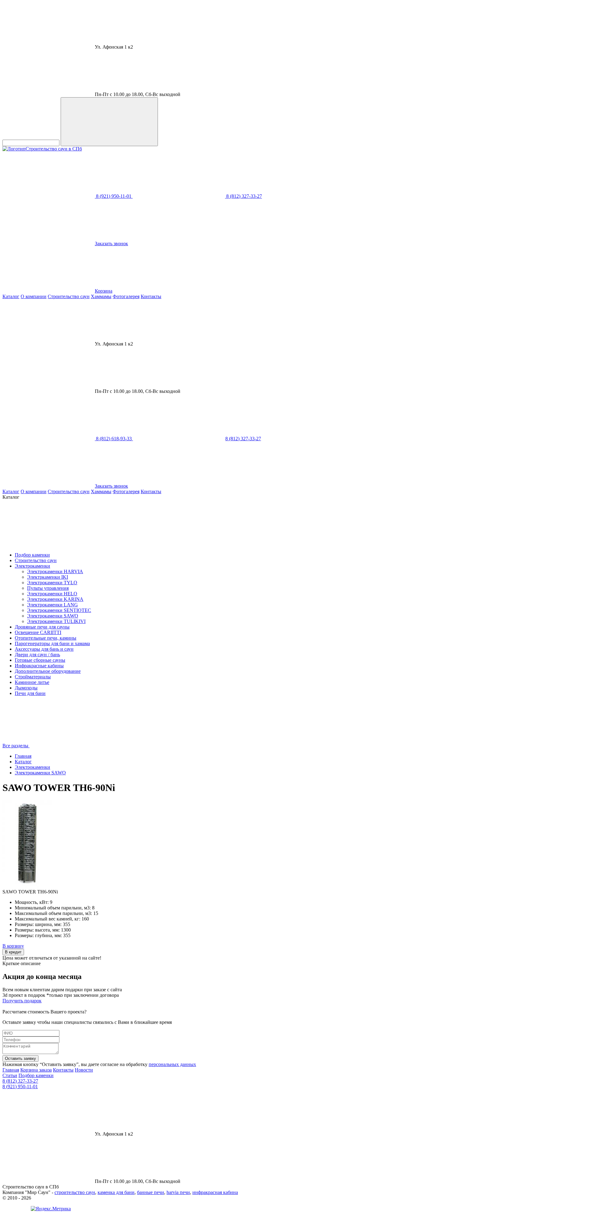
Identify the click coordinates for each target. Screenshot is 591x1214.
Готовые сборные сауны (40, 660)
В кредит (13, 952)
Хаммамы (101, 296)
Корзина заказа (36, 1069)
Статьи (9, 1075)
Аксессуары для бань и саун (44, 649)
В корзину (13, 945)
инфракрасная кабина (215, 1192)
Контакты (151, 296)
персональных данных (172, 1064)
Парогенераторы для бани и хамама (52, 643)
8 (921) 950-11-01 (20, 1086)
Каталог (10, 296)
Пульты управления (48, 588)
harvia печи (178, 1192)
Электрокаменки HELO (52, 593)
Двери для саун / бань (37, 654)
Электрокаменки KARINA (55, 599)
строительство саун (74, 1192)
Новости (84, 1069)
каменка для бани (116, 1192)
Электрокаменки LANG (52, 604)
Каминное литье (32, 682)
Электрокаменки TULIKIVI (56, 621)
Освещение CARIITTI (38, 632)
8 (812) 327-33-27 (20, 1081)
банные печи (150, 1192)
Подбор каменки (32, 554)
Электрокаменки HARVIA (55, 571)
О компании (33, 296)
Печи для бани (30, 693)
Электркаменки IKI (47, 577)
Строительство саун (69, 296)
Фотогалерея (126, 296)
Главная (23, 756)
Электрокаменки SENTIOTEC (59, 610)
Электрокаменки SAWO (52, 615)
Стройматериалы (33, 676)
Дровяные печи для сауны (42, 626)
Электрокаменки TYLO (52, 582)
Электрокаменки (32, 566)
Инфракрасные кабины (39, 665)
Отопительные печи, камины (45, 638)
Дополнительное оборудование (48, 671)
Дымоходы (26, 687)
